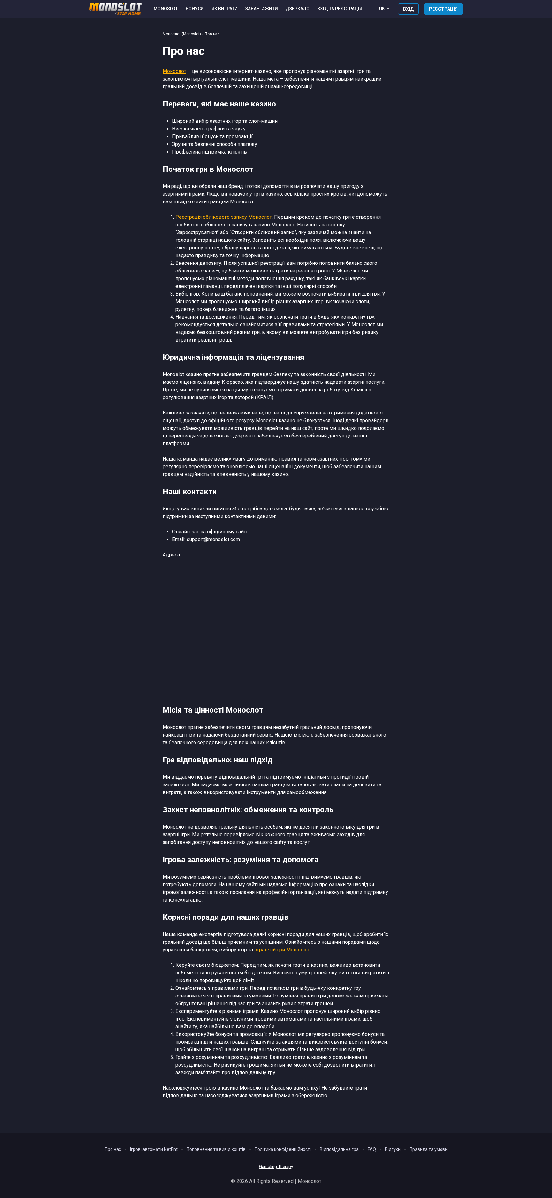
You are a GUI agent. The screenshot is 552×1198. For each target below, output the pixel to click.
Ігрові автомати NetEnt (154, 1149)
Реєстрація (443, 9)
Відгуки (393, 1149)
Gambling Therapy (276, 1166)
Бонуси (195, 8)
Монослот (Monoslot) (182, 34)
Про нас (113, 1149)
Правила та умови (429, 1149)
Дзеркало (298, 8)
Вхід (408, 9)
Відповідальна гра (339, 1149)
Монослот (174, 71)
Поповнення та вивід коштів (216, 1149)
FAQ (372, 1149)
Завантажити (261, 8)
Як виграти (224, 8)
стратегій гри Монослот (282, 950)
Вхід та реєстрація (339, 8)
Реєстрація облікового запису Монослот (223, 217)
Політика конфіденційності (283, 1149)
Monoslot (166, 8)
